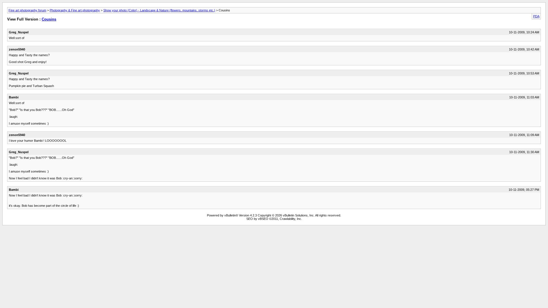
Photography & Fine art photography (75, 10)
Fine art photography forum (27, 10)
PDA (536, 16)
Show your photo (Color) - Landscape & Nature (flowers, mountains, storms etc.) (159, 10)
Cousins (49, 19)
